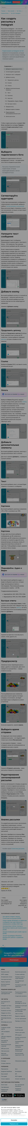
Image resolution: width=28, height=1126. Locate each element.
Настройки (14, 1120)
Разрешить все (14, 1124)
